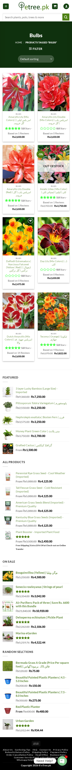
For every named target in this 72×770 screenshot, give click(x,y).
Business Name (58, 754)
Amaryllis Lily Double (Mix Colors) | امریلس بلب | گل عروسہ (54, 120)
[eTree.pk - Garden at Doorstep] (34, 6)
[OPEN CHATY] (62, 761)
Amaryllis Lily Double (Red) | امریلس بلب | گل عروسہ (18, 192)
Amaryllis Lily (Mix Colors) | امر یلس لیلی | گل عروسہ (18, 120)
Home (18, 42)
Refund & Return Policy (17, 752)
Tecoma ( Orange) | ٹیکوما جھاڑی (53, 338)
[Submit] (65, 17)
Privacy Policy (60, 749)
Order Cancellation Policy (19, 754)
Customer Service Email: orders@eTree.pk (36, 757)
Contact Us (45, 749)
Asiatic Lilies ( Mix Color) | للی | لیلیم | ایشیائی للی (53, 191)
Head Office (41, 754)
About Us (8, 749)
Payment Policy (58, 752)
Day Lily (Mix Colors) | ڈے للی (53, 263)
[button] (6, 6)
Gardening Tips (23, 749)
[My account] (66, 6)
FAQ (35, 749)
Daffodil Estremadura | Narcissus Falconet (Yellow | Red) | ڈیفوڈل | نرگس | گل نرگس (18, 266)
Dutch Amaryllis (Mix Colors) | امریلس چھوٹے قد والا (18, 339)
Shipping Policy (40, 752)
